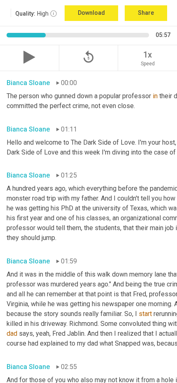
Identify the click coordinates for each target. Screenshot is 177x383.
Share (146, 12)
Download (91, 12)
